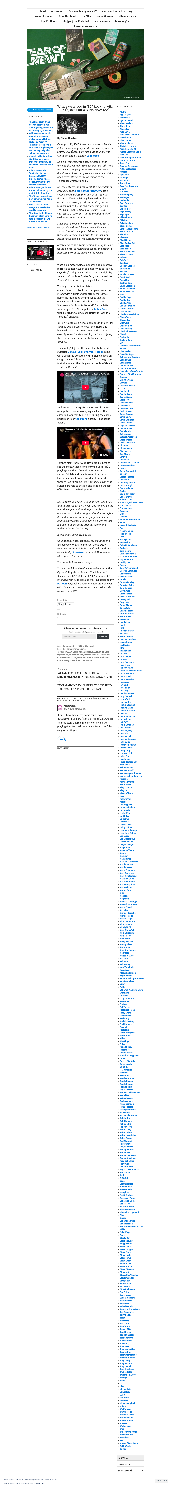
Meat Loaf (124, 896)
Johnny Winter (126, 748)
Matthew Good (127, 879)
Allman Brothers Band (130, 152)
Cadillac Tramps (127, 306)
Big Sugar (124, 214)
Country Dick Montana (130, 374)
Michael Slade (126, 916)
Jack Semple (125, 656)
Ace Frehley (125, 115)
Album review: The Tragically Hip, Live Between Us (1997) (38, 173)
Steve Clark (125, 1246)
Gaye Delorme (126, 559)
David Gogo (125, 417)
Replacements (126, 1101)
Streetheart (79, 552)
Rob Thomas (126, 1121)
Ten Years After (127, 1312)
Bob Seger (125, 260)
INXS (122, 648)
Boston (123, 271)
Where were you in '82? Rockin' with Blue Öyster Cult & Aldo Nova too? (40, 190)
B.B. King (124, 192)
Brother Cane (126, 283)
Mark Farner (125, 859)
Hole (122, 628)
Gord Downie (126, 588)
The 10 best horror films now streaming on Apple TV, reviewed (40, 199)
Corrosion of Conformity (131, 371)
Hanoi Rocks (125, 616)
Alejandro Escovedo (129, 135)
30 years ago (76, 652)
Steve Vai (124, 1272)
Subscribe (103, 637)
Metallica (124, 910)
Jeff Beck (124, 685)
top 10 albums (49, 21)
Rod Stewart (126, 1141)
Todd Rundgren (127, 1335)
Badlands (124, 200)
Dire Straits (125, 454)
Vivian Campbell (127, 1403)
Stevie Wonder (127, 1278)
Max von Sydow (127, 884)
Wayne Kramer (127, 1420)
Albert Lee (124, 129)
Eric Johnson (126, 508)
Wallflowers (125, 1409)
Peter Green (125, 1035)
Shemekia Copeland (129, 1212)
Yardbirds (124, 1437)
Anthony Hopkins (128, 169)
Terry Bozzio (126, 1315)
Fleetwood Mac (127, 531)
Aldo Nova (93, 155)
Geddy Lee (125, 562)
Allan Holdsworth (128, 149)
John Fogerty (126, 730)
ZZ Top (123, 1449)
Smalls (123, 1218)
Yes (121, 1440)
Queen (123, 1058)
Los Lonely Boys (127, 839)
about (42, 11)
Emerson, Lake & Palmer (131, 502)
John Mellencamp (128, 739)
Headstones (126, 622)
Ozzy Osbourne (127, 998)
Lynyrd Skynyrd (127, 844)
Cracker (123, 377)
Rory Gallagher (127, 1161)
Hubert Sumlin (126, 636)
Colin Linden (125, 363)
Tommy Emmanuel (128, 1355)
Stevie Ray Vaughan (129, 1275)
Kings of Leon (126, 793)
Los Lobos (124, 836)
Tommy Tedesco (127, 1358)
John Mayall (125, 736)
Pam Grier (124, 1001)
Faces (122, 522)
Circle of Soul (126, 340)
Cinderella (124, 337)
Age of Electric (126, 120)
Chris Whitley (126, 328)
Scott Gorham (126, 1195)
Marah (123, 853)
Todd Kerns (125, 1332)
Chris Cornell (126, 326)
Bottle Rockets (127, 274)
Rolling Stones (127, 1149)
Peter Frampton (127, 1033)
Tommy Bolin (126, 1352)
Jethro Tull (125, 699)
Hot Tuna (124, 633)
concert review (76, 655)
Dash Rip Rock (126, 403)
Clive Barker (125, 351)
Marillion (124, 856)
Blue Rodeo (125, 249)
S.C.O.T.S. (124, 1178)
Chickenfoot (125, 320)
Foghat (123, 537)
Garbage (124, 548)
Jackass (123, 659)
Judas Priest (101, 309)
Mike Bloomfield (127, 930)
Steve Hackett (126, 1255)
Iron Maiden (125, 651)
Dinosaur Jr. (125, 451)
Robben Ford (126, 1127)
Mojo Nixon (125, 938)
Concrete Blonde (128, 368)
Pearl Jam (124, 1030)
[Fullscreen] (51, 258)
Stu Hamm (125, 1286)
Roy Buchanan (126, 1167)
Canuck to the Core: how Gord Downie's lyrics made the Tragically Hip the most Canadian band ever (41, 162)
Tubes (122, 1380)
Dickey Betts (126, 448)
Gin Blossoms (126, 576)
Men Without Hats (128, 904)
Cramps (123, 383)
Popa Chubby (126, 1047)
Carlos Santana (127, 308)
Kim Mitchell (125, 785)
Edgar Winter (126, 497)
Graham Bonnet (127, 596)
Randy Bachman (127, 1078)
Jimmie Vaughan (127, 705)
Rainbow (124, 1073)
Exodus (123, 517)
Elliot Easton (126, 499)
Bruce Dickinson (127, 288)
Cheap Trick (125, 317)
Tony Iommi (125, 1366)
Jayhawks (124, 682)
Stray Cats (125, 1281)
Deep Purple (125, 431)
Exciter (123, 514)
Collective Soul (127, 365)
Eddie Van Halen (127, 494)
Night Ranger (126, 976)
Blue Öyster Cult (127, 243)
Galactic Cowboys (128, 545)
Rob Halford (125, 1118)
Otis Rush (124, 993)
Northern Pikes (127, 981)
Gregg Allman (126, 605)
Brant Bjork (125, 277)
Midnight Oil (125, 927)
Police (122, 1044)
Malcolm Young (127, 850)
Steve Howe (125, 1258)
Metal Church (126, 907)
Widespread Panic (128, 1432)
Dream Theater (127, 477)
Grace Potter (126, 594)
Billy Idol (124, 220)
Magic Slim (125, 847)
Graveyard (125, 599)
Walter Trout (126, 1412)
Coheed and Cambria (130, 357)
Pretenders (125, 1050)
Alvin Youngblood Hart (130, 157)
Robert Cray (125, 1129)
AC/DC (123, 112)
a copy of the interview (87, 190)
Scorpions (124, 1192)
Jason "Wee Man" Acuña (131, 671)
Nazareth (124, 958)
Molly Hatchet (126, 941)
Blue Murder (125, 246)
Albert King (125, 126)
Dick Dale (124, 445)
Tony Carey (125, 1360)
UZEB (122, 1395)
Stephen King (126, 1241)
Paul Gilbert (125, 1015)
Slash (122, 1215)
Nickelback (125, 970)
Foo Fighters (126, 539)
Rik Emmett (125, 1112)
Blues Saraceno (127, 251)
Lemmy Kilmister (128, 807)
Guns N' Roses (126, 611)
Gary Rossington (128, 554)
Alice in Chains (126, 143)
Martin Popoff (126, 864)
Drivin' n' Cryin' (127, 485)
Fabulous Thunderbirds (131, 519)
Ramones (124, 1075)
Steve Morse (126, 1266)
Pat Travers (125, 1007)
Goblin (123, 579)
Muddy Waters (127, 956)
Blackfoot (124, 234)
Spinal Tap (125, 1232)
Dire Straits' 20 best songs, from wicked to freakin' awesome (39, 207)
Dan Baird (124, 391)
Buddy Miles (125, 303)
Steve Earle (125, 1252)
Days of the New (127, 425)
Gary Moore (125, 551)
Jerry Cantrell (126, 696)
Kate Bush (125, 765)
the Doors (81, 418)
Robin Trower (126, 1138)
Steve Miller (125, 1263)
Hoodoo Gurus (127, 631)
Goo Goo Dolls (127, 585)
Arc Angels (125, 177)
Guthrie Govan (127, 613)
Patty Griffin (125, 1013)
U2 (121, 1383)
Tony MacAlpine (127, 1369)
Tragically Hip (126, 1372)
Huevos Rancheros (128, 639)
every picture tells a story (117, 11)
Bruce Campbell (127, 286)
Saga (122, 1181)
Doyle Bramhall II (128, 471)
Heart (122, 625)
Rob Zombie (125, 1124)
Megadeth (125, 899)
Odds (122, 987)
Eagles (123, 491)
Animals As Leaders (129, 166)
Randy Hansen (126, 1081)
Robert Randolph (128, 1135)
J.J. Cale (123, 653)
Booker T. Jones (127, 266)
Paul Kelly (124, 1018)
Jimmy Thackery (127, 710)
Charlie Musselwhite (129, 314)
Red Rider (124, 1095)
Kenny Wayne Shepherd (131, 773)
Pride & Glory (126, 1053)
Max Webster (126, 887)
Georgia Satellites (128, 571)
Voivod (123, 1406)
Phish (122, 1038)
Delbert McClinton (128, 437)
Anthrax (123, 172)
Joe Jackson (125, 719)
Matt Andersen (127, 873)
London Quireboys (128, 830)
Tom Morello (126, 1340)
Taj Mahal (124, 1303)
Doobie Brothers (127, 465)
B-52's (123, 189)
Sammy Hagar (126, 1184)
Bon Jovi (124, 263)
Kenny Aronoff (126, 770)
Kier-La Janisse (127, 782)
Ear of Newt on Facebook (38, 228)
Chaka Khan (125, 311)
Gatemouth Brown (128, 556)
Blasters (124, 237)
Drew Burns (125, 480)
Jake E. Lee (125, 665)
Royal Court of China (129, 1169)
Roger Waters (126, 1147)
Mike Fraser (125, 936)
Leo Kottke (125, 810)
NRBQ (122, 984)
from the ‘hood (67, 16)
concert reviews (44, 16)
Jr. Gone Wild (126, 753)
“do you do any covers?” (83, 11)
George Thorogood (129, 568)
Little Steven (126, 824)
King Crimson (126, 787)
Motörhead (125, 947)
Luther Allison (126, 842)
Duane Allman (126, 488)
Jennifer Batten (127, 693)
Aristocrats (125, 180)
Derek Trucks (126, 440)
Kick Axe (124, 779)
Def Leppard (125, 434)
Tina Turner (125, 1326)
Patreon (62, 583)
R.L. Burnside (126, 1070)
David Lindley (126, 423)
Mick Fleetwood (127, 921)
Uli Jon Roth (125, 1389)
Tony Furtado (126, 1363)
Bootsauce (125, 269)
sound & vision (105, 16)
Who (122, 1429)
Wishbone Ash (126, 1435)
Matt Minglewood (128, 876)
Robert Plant (126, 1132)
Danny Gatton (126, 397)
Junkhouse (125, 759)
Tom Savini (125, 1346)
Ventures (124, 1400)
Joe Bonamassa (127, 716)
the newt (89, 646)
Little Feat (125, 822)
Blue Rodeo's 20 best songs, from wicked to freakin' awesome (39, 182)
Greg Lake (124, 602)
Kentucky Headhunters (131, 776)
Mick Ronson (126, 924)
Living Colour (126, 827)
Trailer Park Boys (128, 1375)
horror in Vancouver (85, 26)
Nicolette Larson (128, 973)
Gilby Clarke (125, 574)
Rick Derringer (126, 1107)
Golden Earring (127, 582)
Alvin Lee (124, 155)
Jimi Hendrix (125, 702)
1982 (67, 652)
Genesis (123, 565)
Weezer (123, 1423)
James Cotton (126, 668)
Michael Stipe (126, 918)
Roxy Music (125, 1164)
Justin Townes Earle (129, 762)
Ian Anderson (126, 642)
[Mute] (48, 258)
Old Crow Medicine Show (131, 990)
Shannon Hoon (127, 1206)
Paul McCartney (127, 1021)
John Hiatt (124, 733)
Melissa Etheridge (128, 901)
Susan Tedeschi (127, 1298)
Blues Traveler (126, 254)
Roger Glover (126, 1144)
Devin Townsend (127, 442)
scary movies (102, 21)
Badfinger (124, 197)
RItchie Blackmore (128, 1115)
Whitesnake (125, 1426)
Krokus (123, 802)
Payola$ (123, 1027)
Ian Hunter (125, 645)
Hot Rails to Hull (85, 657)
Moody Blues (126, 944)
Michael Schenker (128, 913)
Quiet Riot (124, 1067)
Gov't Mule (125, 591)
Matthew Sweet (127, 881)
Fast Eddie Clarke (128, 525)
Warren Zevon (126, 1417)
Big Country (125, 212)
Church (123, 334)
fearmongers (122, 21)
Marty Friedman (127, 870)
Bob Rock (124, 257)
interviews (57, 11)
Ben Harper (125, 209)
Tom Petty (125, 1343)
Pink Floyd (125, 1041)
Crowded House (127, 385)
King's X (123, 790)
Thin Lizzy (124, 1321)
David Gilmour (126, 414)
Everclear (124, 511)
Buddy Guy (125, 300)
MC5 (122, 893)
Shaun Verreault (127, 1209)
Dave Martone (126, 408)
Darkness (124, 400)
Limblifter (124, 816)
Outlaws (124, 996)
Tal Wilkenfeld (126, 1306)
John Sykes (125, 742)
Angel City (124, 163)
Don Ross (124, 460)
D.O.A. (122, 388)
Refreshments (126, 1098)
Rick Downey (63, 660)
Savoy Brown (126, 1186)
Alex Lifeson (125, 137)
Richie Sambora (127, 1104)
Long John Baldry (128, 833)
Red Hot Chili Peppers (130, 1092)
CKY (122, 343)
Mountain (124, 953)
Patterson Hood (127, 1010)
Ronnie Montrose (128, 1158)
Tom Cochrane (126, 1338)
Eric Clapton (125, 505)
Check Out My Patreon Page (40, 110)
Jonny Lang (125, 750)
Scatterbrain (126, 1189)
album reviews (127, 16)
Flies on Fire (125, 534)
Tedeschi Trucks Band (130, 1309)
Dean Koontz (126, 428)
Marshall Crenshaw (129, 862)
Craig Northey (126, 380)
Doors (123, 468)
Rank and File (126, 1087)
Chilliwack (124, 323)
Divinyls (123, 457)
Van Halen (124, 1397)
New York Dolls (127, 967)
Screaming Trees (127, 1198)
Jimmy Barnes (126, 708)
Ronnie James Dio (128, 1155)
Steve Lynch (125, 1261)
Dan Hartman (126, 394)
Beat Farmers (126, 203)
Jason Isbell (125, 676)
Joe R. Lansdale (127, 725)
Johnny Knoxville (128, 745)
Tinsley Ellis (125, 1329)
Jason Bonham (127, 673)
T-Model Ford (126, 1301)
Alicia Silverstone (128, 146)
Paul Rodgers (126, 1024)
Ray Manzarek (126, 1090)
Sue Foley (124, 1292)
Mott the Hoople (128, 950)
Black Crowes (126, 226)
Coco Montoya (127, 354)
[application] (40, 252)
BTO (122, 294)
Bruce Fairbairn (127, 291)
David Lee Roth (127, 420)
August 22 (99, 652)
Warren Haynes (127, 1415)
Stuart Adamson (127, 1289)
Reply (63, 739)
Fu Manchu (125, 542)
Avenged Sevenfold (129, 186)
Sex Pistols (125, 1204)
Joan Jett (124, 713)
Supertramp (125, 1295)
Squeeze (124, 1235)
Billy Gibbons (126, 217)
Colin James (125, 360)
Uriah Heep (125, 1392)
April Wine (124, 174)
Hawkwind (125, 619)
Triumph (123, 1378)
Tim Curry (124, 1323)
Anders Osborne (127, 160)
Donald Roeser (91, 655)
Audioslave (125, 183)
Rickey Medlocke (128, 1110)
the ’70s (86, 16)
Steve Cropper (126, 1249)
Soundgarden (126, 1224)
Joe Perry (124, 722)
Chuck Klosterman (128, 331)
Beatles (123, 206)
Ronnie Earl (125, 1152)
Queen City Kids (127, 1061)
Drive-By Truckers (128, 482)
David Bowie (126, 411)
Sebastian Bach (127, 1201)
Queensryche (126, 1064)
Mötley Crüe (125, 890)
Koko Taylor (125, 799)
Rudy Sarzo (125, 1172)
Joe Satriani (125, 728)
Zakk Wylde (125, 1446)
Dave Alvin (125, 405)
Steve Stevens (127, 1269)
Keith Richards (126, 767)
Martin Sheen (126, 867)
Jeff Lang (124, 690)
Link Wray (124, 819)
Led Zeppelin (126, 805)
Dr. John (123, 474)
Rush (122, 1175)
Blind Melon (125, 240)
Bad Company (126, 194)
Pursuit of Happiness (130, 1055)
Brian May (124, 280)
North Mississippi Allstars (132, 978)
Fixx (121, 528)
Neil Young (125, 964)
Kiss (122, 796)
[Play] (29, 258)
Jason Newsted (127, 679)
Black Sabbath (126, 231)
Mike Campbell (127, 933)
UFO (122, 1386)
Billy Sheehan (126, 223)
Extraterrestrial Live (66, 657)
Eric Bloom (105, 655)
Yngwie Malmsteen (129, 1443)
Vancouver (88, 660)
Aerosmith (125, 118)
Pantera (123, 1004)
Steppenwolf (126, 1243)
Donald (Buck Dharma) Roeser (85, 351)
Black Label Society (129, 229)
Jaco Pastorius (127, 662)
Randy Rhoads (126, 1084)
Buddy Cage (125, 297)
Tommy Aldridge (127, 1349)
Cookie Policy (40, 1483)
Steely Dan (125, 1238)
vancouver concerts (76, 649)
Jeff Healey (125, 688)
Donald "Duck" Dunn (129, 462)
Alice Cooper (126, 140)
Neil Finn (124, 961)
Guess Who (125, 608)
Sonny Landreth (127, 1221)
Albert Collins (126, 123)
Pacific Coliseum (101, 657)
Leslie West (125, 813)
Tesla (122, 1318)
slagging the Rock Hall (76, 21)
